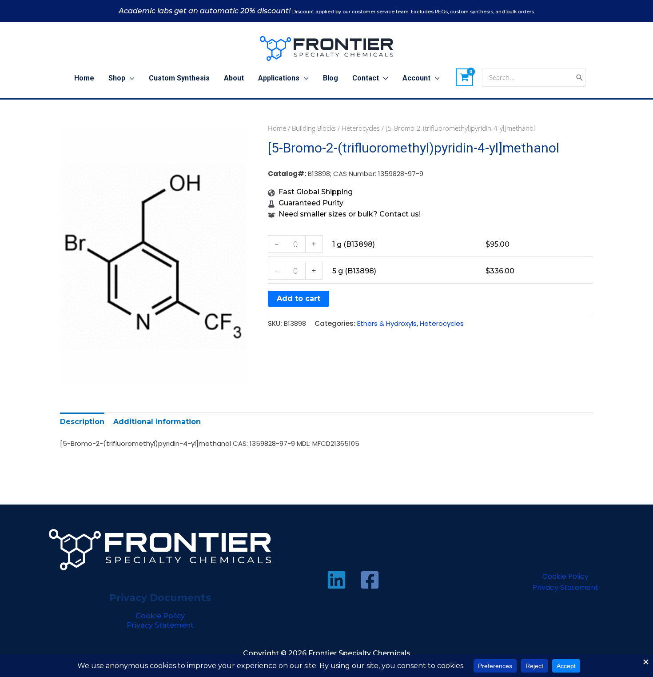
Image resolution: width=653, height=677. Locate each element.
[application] (130, 78)
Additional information (157, 421)
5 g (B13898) (354, 271)
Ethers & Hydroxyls (387, 323)
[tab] (82, 422)
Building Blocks (314, 128)
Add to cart (298, 298)
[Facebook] (370, 580)
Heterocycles (361, 128)
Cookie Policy (160, 616)
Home (277, 128)
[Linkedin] (336, 580)
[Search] (579, 77)
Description (82, 421)
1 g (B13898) (353, 244)
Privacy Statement (160, 625)
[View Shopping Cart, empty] (465, 77)
